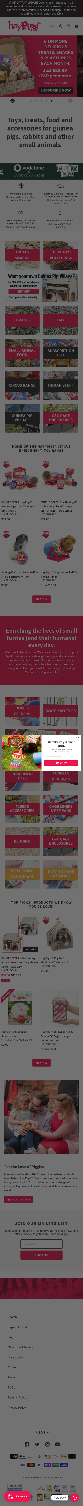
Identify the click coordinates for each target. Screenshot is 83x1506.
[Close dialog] (78, 737)
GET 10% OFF (61, 763)
